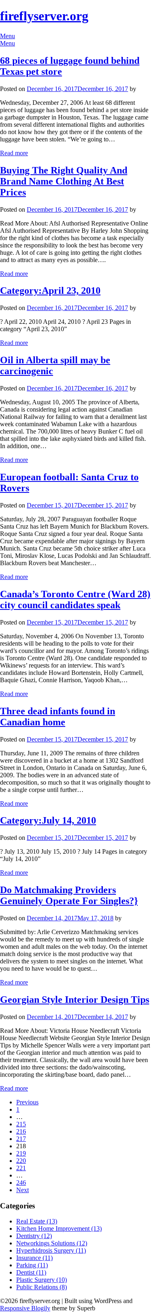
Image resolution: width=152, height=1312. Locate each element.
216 (21, 1131)
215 (21, 1124)
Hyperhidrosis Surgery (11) (51, 1250)
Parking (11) (32, 1265)
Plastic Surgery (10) (41, 1279)
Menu (7, 36)
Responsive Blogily (25, 1308)
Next (22, 1189)
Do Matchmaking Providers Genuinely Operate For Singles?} (69, 895)
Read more (14, 153)
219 (21, 1153)
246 (21, 1182)
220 (21, 1160)
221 (21, 1168)
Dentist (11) (31, 1272)
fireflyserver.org (44, 16)
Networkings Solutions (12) (51, 1243)
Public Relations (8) (41, 1287)
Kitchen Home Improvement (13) (59, 1228)
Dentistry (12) (34, 1235)
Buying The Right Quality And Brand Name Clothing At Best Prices (63, 181)
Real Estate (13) (36, 1221)
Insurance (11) (34, 1257)
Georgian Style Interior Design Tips (74, 999)
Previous (27, 1102)
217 (21, 1138)
